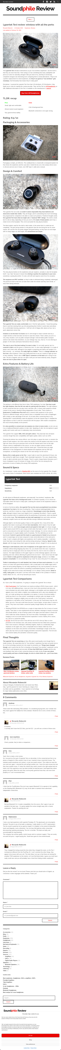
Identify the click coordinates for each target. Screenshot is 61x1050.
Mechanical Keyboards (10, 944)
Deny (30, 1039)
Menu (30, 19)
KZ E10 (8, 620)
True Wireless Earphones (46, 676)
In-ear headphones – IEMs (11, 986)
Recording (6, 948)
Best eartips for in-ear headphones (13, 992)
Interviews (6, 942)
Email (5, 911)
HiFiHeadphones (51, 86)
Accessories (6, 932)
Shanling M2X (26, 471)
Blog (4, 934)
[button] (58, 2)
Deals (4, 936)
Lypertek (29, 676)
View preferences (30, 1044)
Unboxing (6, 968)
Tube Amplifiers (7, 982)
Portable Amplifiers (8, 980)
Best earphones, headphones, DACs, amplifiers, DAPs (19, 978)
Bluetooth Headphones (9, 990)
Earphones (27, 28)
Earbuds (5, 988)
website (48, 88)
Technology (6, 966)
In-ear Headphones (20, 676)
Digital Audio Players (11, 960)
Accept (30, 1035)
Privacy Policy (33, 1047)
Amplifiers (8, 956)
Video (4, 970)
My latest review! (8, 2)
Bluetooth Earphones (9, 676)
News (4, 946)
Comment (6, 879)
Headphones (6, 940)
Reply (56, 716)
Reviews (33, 28)
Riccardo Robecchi (7, 28)
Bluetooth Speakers (11, 964)
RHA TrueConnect (11, 586)
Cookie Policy (27, 1047)
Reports (5, 950)
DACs (7, 958)
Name (5, 902)
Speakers (6, 962)
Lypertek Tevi (35, 676)
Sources (5, 954)
